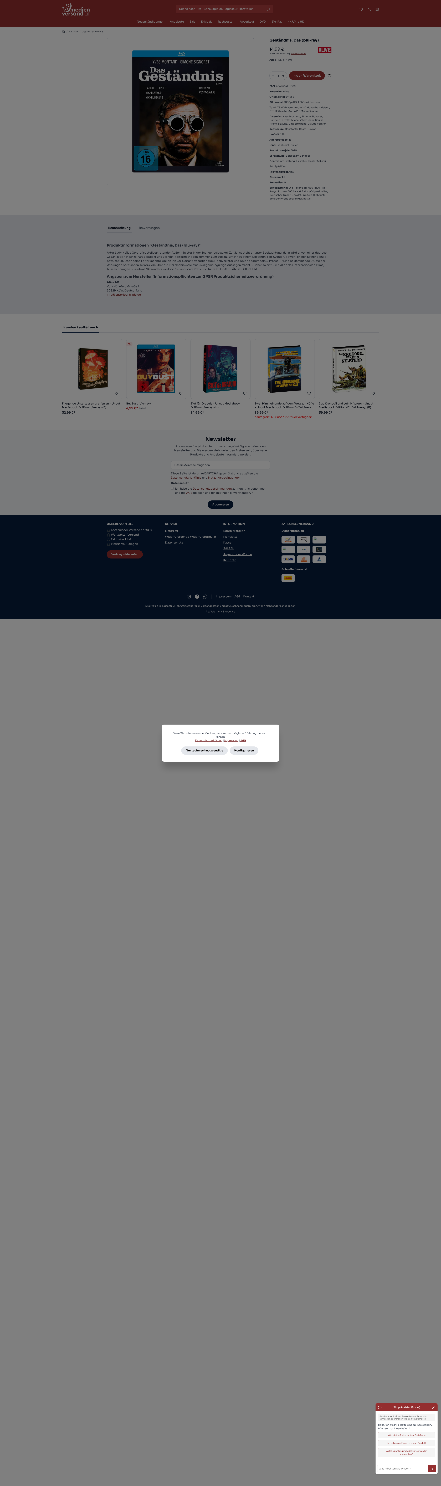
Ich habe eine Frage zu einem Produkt (406, 1443)
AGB (243, 740)
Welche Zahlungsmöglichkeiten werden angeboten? (406, 1452)
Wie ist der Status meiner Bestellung (406, 1435)
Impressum (231, 740)
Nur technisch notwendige (204, 750)
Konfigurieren (244, 750)
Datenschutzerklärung (208, 740)
